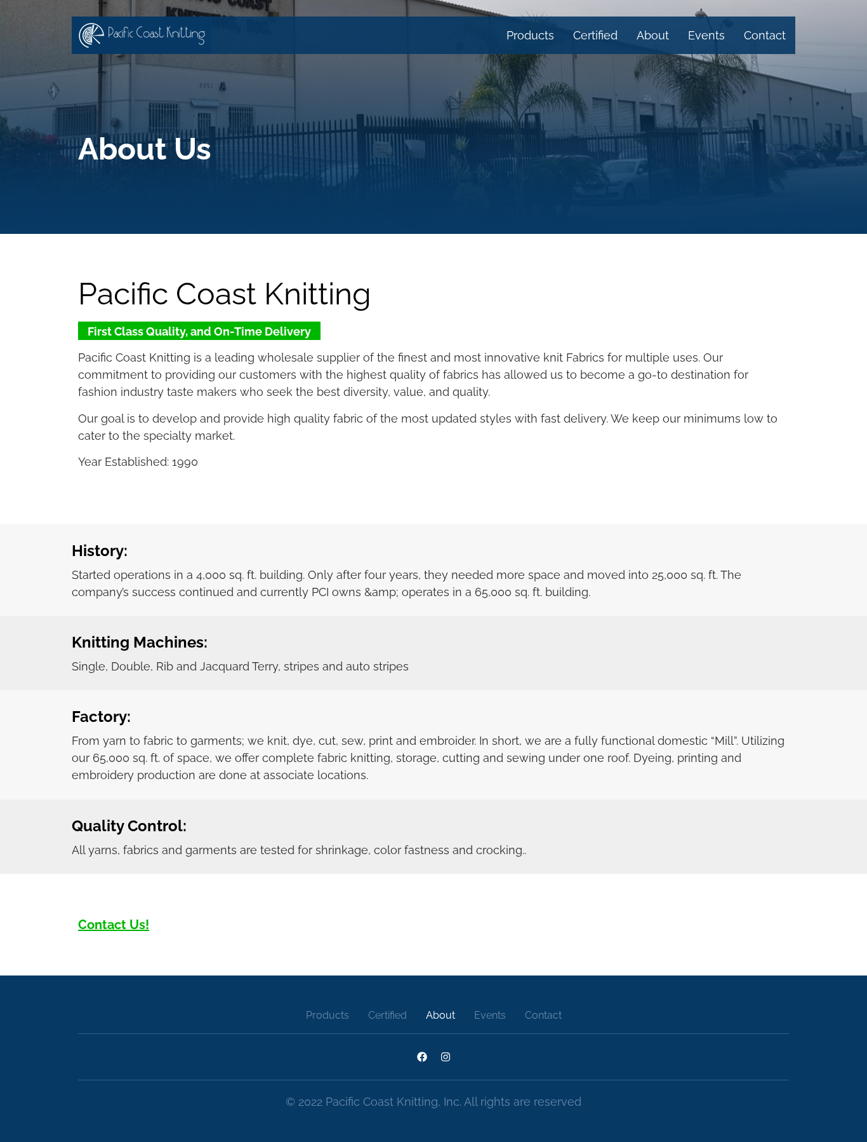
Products (530, 35)
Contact (765, 35)
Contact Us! (113, 924)
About (653, 35)
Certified (595, 35)
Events (706, 35)
